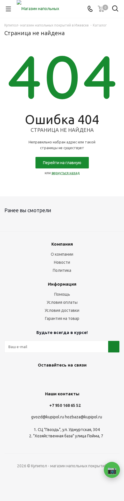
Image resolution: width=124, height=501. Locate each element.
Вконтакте (53, 378)
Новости (62, 262)
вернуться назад (66, 173)
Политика (62, 270)
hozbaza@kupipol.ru (83, 417)
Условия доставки (62, 310)
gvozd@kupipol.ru (47, 417)
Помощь (62, 294)
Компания (62, 244)
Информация (62, 284)
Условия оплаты (62, 302)
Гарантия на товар (62, 318)
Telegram (68, 378)
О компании (62, 254)
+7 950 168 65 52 (65, 405)
